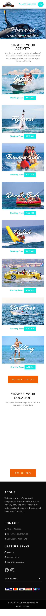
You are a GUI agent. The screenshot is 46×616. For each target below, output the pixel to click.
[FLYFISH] (23, 234)
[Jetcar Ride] (23, 273)
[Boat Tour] (23, 311)
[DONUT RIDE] (23, 195)
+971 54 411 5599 (29, 4)
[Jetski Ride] (23, 80)
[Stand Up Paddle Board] (23, 350)
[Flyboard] (23, 119)
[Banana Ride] (23, 157)
